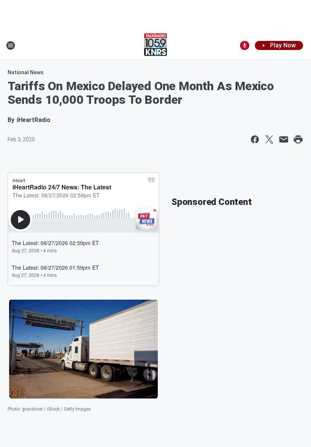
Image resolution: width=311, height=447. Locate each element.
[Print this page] (298, 139)
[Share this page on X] (269, 139)
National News (26, 72)
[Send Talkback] (244, 45)
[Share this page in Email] (283, 139)
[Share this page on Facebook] (255, 139)
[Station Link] (155, 45)
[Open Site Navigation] (10, 45)
